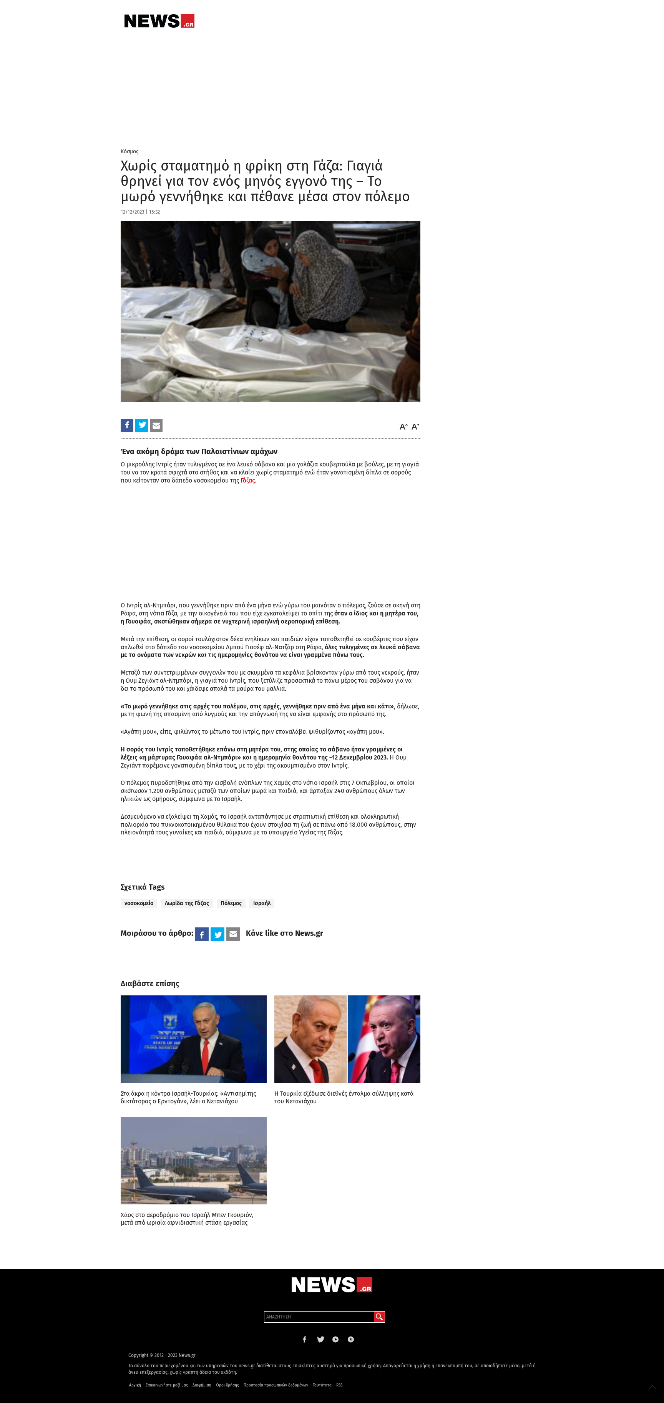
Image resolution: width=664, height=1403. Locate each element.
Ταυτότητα (322, 1385)
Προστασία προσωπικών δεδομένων (276, 1385)
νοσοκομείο (138, 903)
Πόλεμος (231, 903)
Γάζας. (248, 480)
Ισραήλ (262, 903)
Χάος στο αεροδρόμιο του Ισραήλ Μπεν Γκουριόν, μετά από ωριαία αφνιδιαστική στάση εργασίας (187, 1218)
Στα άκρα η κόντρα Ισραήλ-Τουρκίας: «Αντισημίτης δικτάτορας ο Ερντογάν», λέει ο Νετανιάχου (188, 1097)
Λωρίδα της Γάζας (187, 903)
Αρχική (135, 1385)
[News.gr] (159, 21)
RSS (339, 1385)
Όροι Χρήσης (227, 1385)
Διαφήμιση (202, 1385)
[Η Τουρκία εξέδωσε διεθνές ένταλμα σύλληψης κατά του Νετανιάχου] (347, 1039)
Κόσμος (130, 151)
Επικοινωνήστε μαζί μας (167, 1385)
